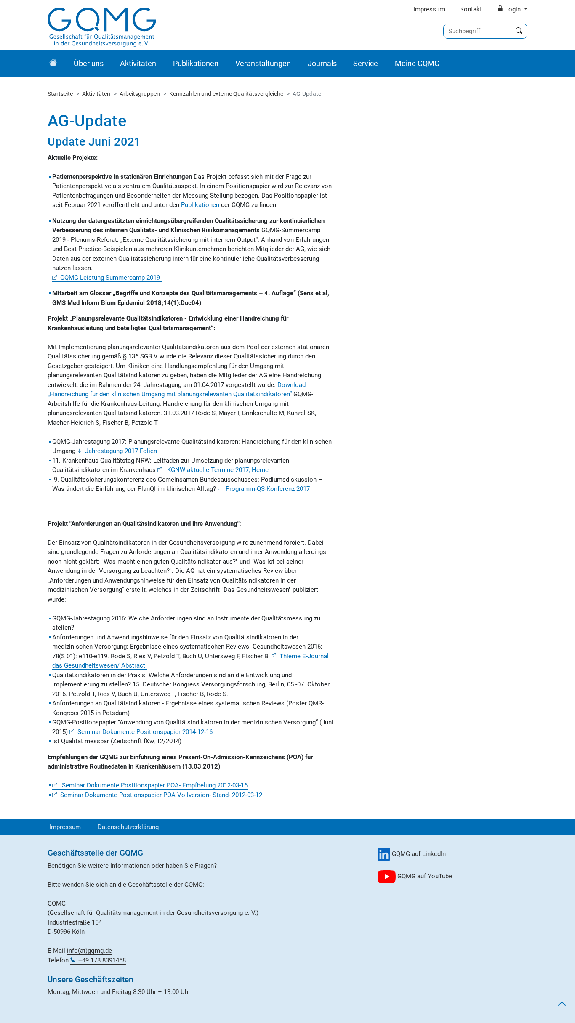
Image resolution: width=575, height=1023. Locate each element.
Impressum (429, 9)
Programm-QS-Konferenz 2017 (268, 489)
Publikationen (195, 63)
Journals (322, 63)
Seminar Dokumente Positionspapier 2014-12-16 (145, 732)
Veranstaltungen (263, 63)
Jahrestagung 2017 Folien (122, 451)
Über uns (89, 63)
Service (365, 63)
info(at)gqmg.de (89, 950)
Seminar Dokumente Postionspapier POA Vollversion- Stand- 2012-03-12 (161, 795)
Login (512, 9)
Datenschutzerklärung (128, 827)
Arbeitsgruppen (140, 93)
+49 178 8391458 (102, 960)
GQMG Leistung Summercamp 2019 (111, 277)
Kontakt (471, 9)
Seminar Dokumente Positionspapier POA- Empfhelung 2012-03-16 (154, 785)
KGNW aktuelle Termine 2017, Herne (217, 470)
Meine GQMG (417, 63)
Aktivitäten (138, 63)
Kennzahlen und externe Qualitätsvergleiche (226, 93)
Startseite (60, 93)
